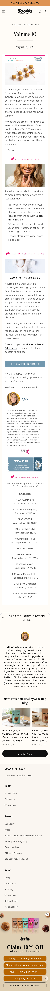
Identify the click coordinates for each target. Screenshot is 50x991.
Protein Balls (11, 793)
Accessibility (11, 907)
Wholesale (10, 805)
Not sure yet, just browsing (25, 985)
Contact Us (10, 883)
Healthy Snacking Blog (16, 841)
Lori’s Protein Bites (28, 25)
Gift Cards (10, 799)
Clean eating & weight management (25, 965)
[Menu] (3, 11)
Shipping (9, 889)
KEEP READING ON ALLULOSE (25, 364)
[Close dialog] (47, 914)
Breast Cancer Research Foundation (23, 835)
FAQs (7, 878)
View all (25, 754)
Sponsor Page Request (16, 859)
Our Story (10, 824)
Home (13, 25)
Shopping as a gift (25, 978)
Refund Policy (11, 901)
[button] (40, 11)
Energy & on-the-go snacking (25, 958)
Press (7, 830)
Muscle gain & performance (25, 972)
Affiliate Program (13, 853)
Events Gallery (12, 847)
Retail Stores (24, 775)
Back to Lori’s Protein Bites (27, 618)
